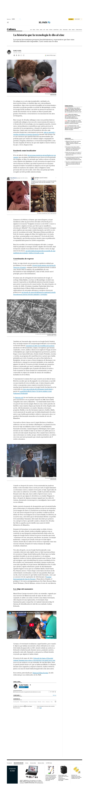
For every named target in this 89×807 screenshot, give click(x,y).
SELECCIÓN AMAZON (18, 763)
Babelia (73, 29)
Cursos (26, 763)
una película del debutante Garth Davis (37, 389)
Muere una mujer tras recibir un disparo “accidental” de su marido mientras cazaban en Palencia (73, 122)
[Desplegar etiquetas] (55, 701)
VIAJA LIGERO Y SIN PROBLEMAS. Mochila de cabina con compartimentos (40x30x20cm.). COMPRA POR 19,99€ (63, 778)
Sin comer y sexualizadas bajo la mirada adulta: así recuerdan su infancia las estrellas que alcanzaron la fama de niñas (74, 163)
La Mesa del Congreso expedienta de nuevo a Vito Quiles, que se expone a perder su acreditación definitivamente (72, 116)
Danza (47, 29)
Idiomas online (41, 763)
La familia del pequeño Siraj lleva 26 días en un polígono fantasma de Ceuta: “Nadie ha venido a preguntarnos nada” (74, 158)
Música (34, 29)
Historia (50, 29)
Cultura (11, 29)
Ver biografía (22, 687)
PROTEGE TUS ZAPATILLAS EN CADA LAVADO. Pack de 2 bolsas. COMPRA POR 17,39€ (76, 777)
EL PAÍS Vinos (49, 763)
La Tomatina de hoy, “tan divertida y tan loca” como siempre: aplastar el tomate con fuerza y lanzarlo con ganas (73, 127)
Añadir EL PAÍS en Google (51, 55)
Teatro (37, 29)
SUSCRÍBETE (71, 19)
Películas (39, 701)
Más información (16, 707)
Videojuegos (65, 29)
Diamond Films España (40, 673)
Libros (41, 29)
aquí (41, 707)
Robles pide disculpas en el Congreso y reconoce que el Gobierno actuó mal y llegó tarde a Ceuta (73, 153)
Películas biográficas (24, 701)
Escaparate (9, 763)
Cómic (61, 29)
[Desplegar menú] (8, 22)
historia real (19, 397)
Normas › (54, 695)
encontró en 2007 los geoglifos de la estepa (40, 346)
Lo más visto (68, 138)
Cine (31, 29)
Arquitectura (56, 29)
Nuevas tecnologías (33, 701)
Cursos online (33, 763)
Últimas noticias (79, 29)
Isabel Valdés (17, 50)
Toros (70, 29)
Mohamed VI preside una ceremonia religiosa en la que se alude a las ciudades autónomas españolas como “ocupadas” (73, 143)
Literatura (48, 701)
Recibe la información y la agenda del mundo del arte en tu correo (28, 691)
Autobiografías (16, 701)
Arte (44, 29)
